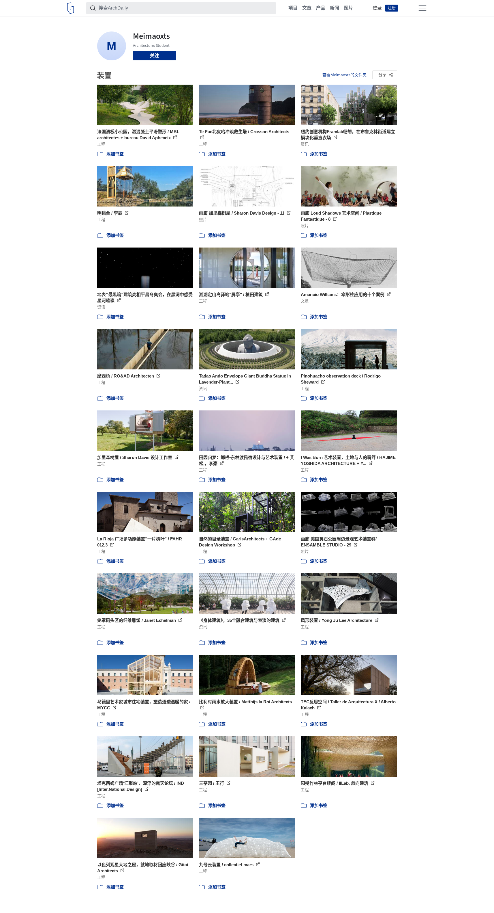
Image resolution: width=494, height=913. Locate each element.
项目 (293, 8)
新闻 (334, 8)
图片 (348, 8)
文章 (306, 8)
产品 (320, 8)
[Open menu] (422, 8)
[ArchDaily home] (70, 8)
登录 (377, 8)
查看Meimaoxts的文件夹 (344, 75)
